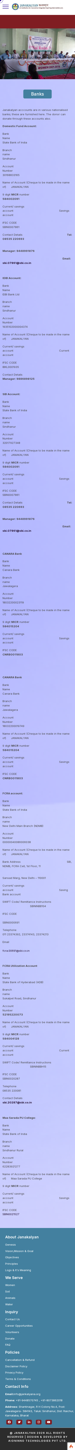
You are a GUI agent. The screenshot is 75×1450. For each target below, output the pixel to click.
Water (9, 1304)
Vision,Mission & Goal (19, 1251)
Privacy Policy (14, 1372)
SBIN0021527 (10, 1214)
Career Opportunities (19, 1325)
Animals (10, 1298)
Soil (7, 1291)
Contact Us (12, 1319)
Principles (11, 1263)
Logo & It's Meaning (18, 1270)
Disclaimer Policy (16, 1366)
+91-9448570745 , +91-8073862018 (33, 1400)
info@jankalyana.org (22, 1394)
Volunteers (12, 1332)
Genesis (10, 1244)
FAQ (7, 1344)
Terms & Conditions (18, 1379)
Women (10, 1285)
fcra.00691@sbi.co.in (16, 950)
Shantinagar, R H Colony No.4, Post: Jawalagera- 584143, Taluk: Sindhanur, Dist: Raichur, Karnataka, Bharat (39, 1411)
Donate (10, 1338)
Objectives (12, 1257)
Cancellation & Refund (20, 1359)
